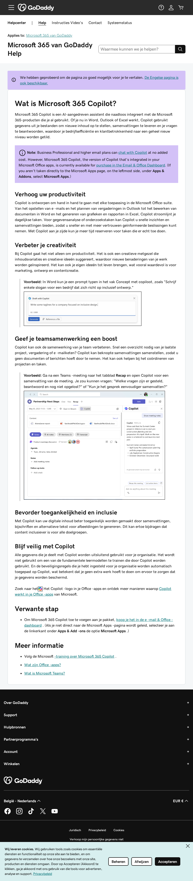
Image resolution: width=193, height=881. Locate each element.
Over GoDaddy (16, 702)
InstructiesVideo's (67, 22)
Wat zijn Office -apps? (42, 665)
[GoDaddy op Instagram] (19, 813)
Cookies (118, 830)
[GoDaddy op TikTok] (31, 813)
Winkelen (12, 764)
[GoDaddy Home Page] (23, 781)
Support (10, 715)
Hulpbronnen (15, 727)
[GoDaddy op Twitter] (43, 813)
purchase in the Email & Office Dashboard (130, 165)
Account (11, 751)
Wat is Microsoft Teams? (44, 673)
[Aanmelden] (171, 7)
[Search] (180, 49)
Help (42, 22)
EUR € (178, 801)
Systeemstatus (120, 22)
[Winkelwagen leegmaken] (181, 7)
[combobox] (137, 49)
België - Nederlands (20, 801)
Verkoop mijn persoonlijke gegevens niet (97, 839)
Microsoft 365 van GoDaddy (49, 35)
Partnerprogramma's (21, 739)
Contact (95, 22)
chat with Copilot (132, 152)
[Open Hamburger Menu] (9, 7)
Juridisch (75, 830)
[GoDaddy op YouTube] (54, 813)
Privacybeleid (97, 830)
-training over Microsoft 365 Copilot (84, 656)
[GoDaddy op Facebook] (7, 813)
